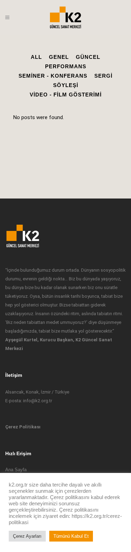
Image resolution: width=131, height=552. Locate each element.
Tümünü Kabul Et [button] (71, 536)
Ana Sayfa (16, 469)
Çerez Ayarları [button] (27, 536)
